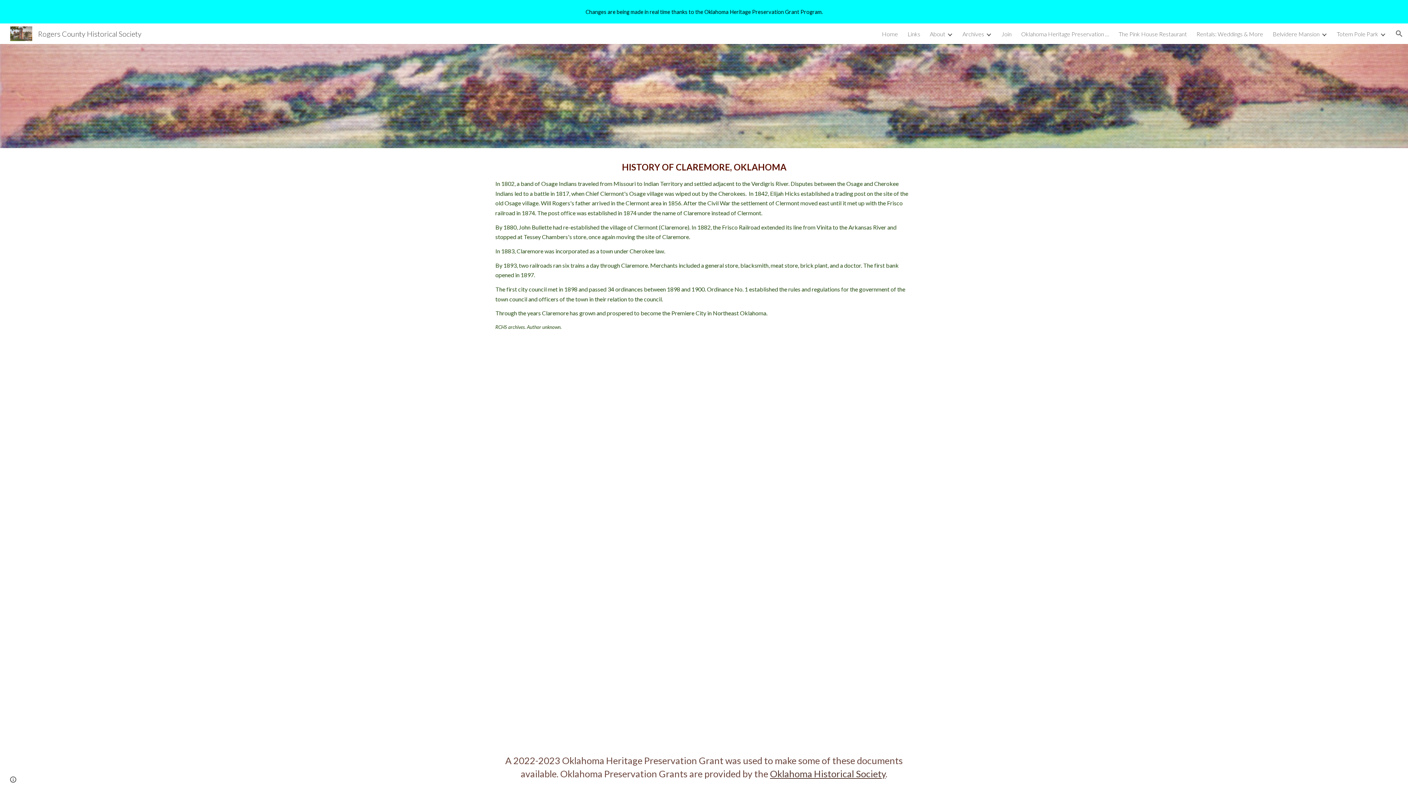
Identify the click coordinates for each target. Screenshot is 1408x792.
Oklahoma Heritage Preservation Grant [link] (1065, 33)
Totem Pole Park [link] (1357, 33)
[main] (704, 245)
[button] (1399, 34)
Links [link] (913, 33)
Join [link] (1006, 33)
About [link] (937, 33)
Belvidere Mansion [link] (1296, 33)
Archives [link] (973, 33)
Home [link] (890, 33)
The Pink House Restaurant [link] (1153, 33)
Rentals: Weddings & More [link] (1229, 33)
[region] (704, 11)
